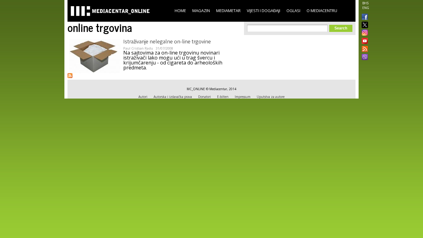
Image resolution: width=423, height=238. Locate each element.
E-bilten (223, 97)
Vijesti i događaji (263, 10)
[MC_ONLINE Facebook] (363, 17)
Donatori (204, 97)
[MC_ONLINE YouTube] (363, 41)
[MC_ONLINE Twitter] (363, 25)
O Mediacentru (322, 10)
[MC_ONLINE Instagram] (363, 33)
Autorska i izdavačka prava (173, 97)
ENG (365, 8)
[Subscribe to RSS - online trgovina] (70, 75)
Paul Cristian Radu (138, 48)
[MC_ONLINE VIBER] (363, 57)
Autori (142, 97)
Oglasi (293, 10)
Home (180, 10)
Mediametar (228, 10)
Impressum (243, 97)
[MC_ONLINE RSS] (363, 49)
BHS (365, 3)
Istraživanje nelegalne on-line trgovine (167, 42)
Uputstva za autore (271, 97)
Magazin (201, 10)
